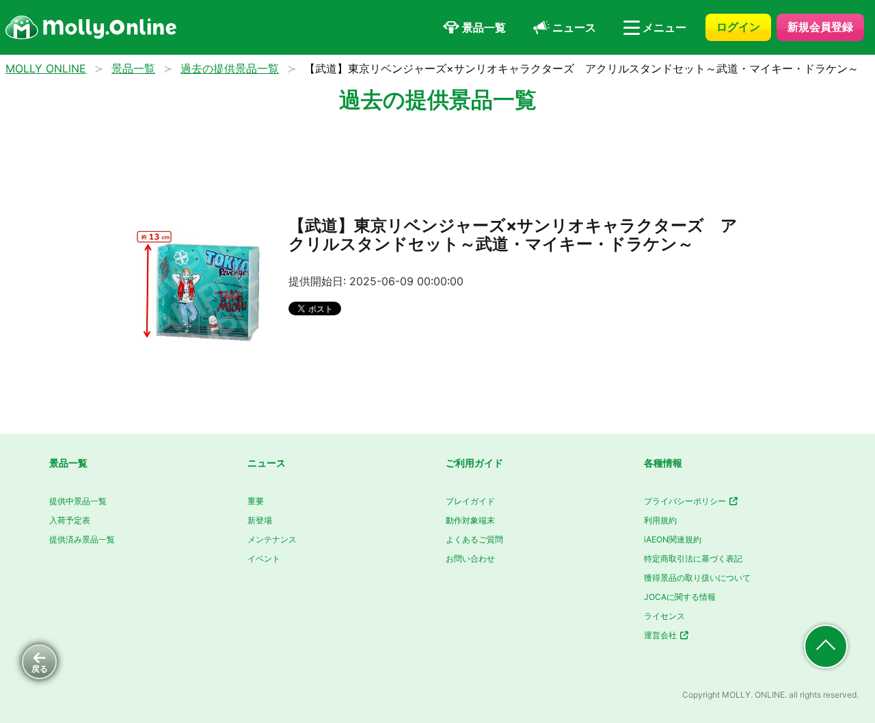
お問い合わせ (470, 558)
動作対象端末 (470, 520)
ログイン (738, 27)
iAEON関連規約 (672, 539)
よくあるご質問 (474, 539)
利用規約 (660, 520)
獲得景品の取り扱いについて (697, 578)
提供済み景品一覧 (82, 539)
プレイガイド (470, 501)
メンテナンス (272, 539)
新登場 (259, 520)
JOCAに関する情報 (680, 597)
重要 (255, 501)
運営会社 (661, 635)
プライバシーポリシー (686, 501)
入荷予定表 (69, 520)
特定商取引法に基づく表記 (693, 558)
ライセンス (664, 616)
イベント (263, 558)
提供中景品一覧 (78, 501)
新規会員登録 (820, 27)
